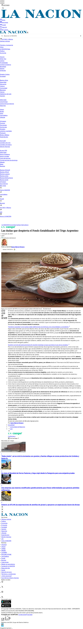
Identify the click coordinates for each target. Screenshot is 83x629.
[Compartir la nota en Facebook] (2, 318)
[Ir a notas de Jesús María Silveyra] (41, 242)
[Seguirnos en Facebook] (2, 582)
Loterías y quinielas (6, 131)
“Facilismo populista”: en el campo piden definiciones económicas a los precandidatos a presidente (38, 327)
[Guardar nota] (2, 311)
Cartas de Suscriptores (7, 104)
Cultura (2, 86)
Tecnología (3, 125)
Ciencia (2, 92)
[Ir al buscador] (3, 8)
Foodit (4, 25)
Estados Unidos (5, 74)
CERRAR (2, 1)
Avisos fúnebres (5, 154)
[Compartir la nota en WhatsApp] (4, 313)
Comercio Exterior (5, 65)
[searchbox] (41, 36)
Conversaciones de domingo (9, 160)
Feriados (2, 129)
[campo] (8, 228)
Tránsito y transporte (6, 45)
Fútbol (2, 109)
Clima (1, 47)
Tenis (1, 113)
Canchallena (3, 115)
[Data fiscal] (2, 626)
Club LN (4, 27)
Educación (3, 84)
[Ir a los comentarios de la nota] (4, 311)
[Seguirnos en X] (2, 587)
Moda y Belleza (4, 135)
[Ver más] (9, 431)
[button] (41, 124)
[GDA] (6, 620)
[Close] (2, 507)
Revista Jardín (4, 180)
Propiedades (4, 63)
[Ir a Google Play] (6, 603)
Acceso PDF (3, 150)
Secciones (5, 22)
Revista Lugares (5, 174)
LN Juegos (3, 121)
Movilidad (3, 66)
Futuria (2, 57)
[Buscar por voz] (80, 35)
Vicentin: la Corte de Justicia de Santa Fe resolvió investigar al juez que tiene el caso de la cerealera (38, 345)
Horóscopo (3, 127)
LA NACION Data (5, 49)
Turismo (2, 123)
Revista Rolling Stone (6, 178)
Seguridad (3, 82)
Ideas (1, 164)
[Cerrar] (28, 32)
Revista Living (4, 176)
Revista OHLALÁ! (5, 170)
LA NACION (5, 225)
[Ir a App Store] (6, 607)
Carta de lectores (5, 158)
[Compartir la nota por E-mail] (6, 318)
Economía (12, 225)
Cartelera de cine (5, 143)
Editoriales (3, 100)
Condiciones (22, 615)
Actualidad (11, 425)
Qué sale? (3, 141)
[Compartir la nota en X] (4, 318)
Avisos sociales (4, 156)
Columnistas (4, 102)
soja (11, 429)
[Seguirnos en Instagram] (2, 592)
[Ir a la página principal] (41, 17)
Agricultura (24, 225)
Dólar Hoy (3, 59)
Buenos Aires (4, 80)
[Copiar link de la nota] (2, 316)
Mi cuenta (5, 30)
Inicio (3, 20)
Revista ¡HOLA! (4, 172)
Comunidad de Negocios (17, 427)
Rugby (2, 111)
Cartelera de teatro (6, 145)
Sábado (2, 162)
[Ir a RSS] (2, 597)
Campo (2, 61)
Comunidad (3, 88)
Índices (2, 68)
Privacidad (29, 615)
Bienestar (3, 90)
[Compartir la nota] (2, 313)
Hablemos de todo (5, 94)
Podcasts (3, 133)
